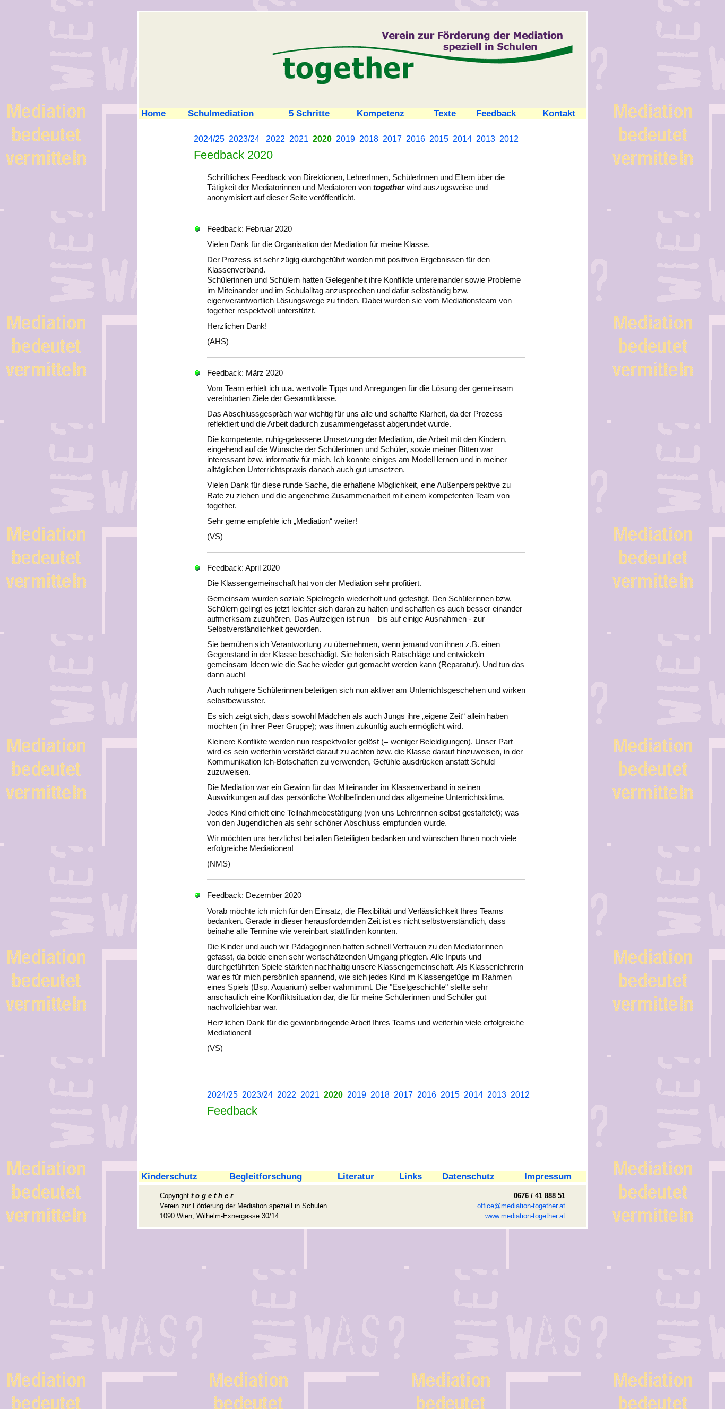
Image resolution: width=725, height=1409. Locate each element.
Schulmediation (221, 113)
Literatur (356, 1176)
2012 (509, 138)
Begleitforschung (265, 1176)
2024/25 (209, 138)
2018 (368, 138)
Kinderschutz (168, 1176)
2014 (462, 138)
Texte (445, 113)
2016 (415, 138)
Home (152, 113)
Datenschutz (468, 1176)
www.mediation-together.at (525, 1216)
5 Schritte (309, 113)
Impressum (548, 1176)
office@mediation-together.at (521, 1206)
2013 (485, 138)
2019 (345, 138)
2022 (275, 138)
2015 (438, 138)
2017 (392, 138)
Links (410, 1176)
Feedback (496, 113)
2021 (298, 138)
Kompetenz (380, 113)
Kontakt (558, 113)
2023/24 (244, 138)
